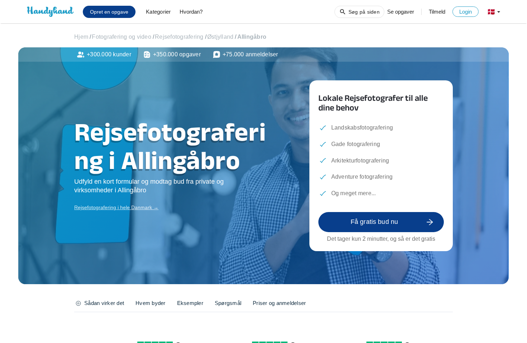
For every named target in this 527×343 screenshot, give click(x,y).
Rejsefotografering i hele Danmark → (116, 207)
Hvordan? (191, 12)
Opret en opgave (109, 12)
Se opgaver (400, 11)
